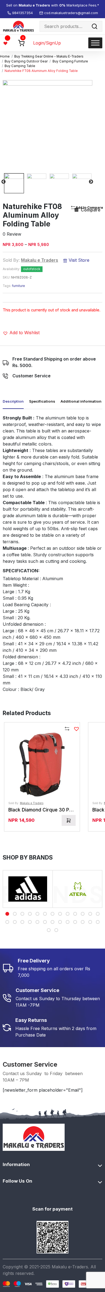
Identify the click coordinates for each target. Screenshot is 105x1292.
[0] (21, 42)
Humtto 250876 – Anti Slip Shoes (61, 1275)
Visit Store (78, 260)
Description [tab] (13, 401)
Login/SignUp (47, 43)
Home (5, 56)
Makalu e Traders (39, 260)
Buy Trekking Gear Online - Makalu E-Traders (48, 56)
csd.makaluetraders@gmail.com (71, 13)
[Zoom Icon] (47, 125)
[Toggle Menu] (95, 42)
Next (91, 182)
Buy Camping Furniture (70, 61)
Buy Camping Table (20, 66)
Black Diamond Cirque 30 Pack (42, 810)
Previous (3, 182)
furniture (18, 286)
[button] (21, 332)
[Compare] (67, 729)
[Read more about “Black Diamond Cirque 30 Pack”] (69, 820)
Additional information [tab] (81, 401)
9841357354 (23, 13)
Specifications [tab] (42, 401)
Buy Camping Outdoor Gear (26, 61)
